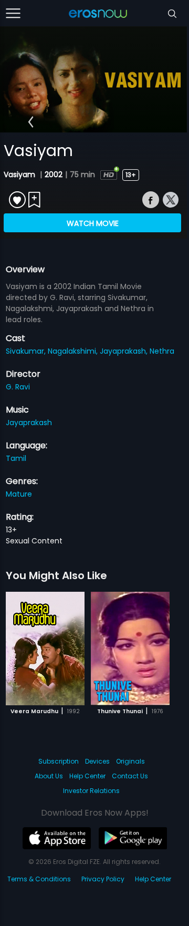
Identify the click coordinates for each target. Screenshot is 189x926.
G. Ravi (18, 387)
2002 (53, 174)
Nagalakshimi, (74, 351)
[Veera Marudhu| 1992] (45, 648)
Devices (97, 761)
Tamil (16, 458)
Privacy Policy (102, 878)
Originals (130, 761)
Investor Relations (91, 790)
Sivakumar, (27, 351)
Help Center (87, 775)
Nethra (162, 351)
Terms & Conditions (39, 878)
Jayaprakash (29, 422)
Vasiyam (20, 174)
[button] (31, 121)
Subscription (58, 761)
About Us (49, 775)
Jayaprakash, (125, 351)
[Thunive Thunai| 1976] (130, 648)
